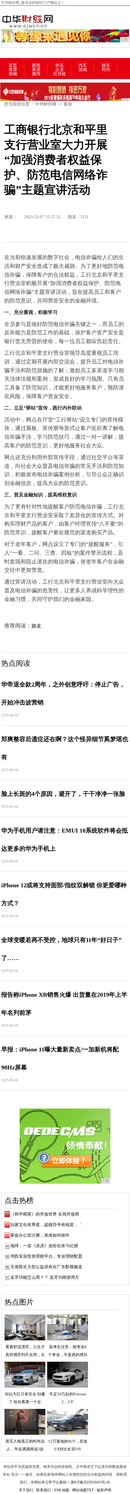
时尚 (106, 70)
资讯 (59, 65)
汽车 (82, 65)
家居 (36, 70)
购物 (13, 74)
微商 (36, 74)
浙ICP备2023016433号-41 (90, 1482)
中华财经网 (45, 104)
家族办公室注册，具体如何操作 (40, 1235)
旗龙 (36, 625)
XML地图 (61, 1490)
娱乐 (106, 65)
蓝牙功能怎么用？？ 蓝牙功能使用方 (44, 1277)
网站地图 (79, 1490)
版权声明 (104, 1490)
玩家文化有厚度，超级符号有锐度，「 (46, 1225)
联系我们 (43, 1490)
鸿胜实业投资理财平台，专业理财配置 (46, 1256)
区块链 (59, 74)
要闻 (36, 65)
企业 (59, 70)
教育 (13, 70)
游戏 (83, 70)
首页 (12, 65)
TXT (90, 1490)
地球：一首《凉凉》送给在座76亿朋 (44, 1246)
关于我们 (26, 1490)
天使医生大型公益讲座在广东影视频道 (46, 1267)
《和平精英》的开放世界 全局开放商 (44, 1214)
